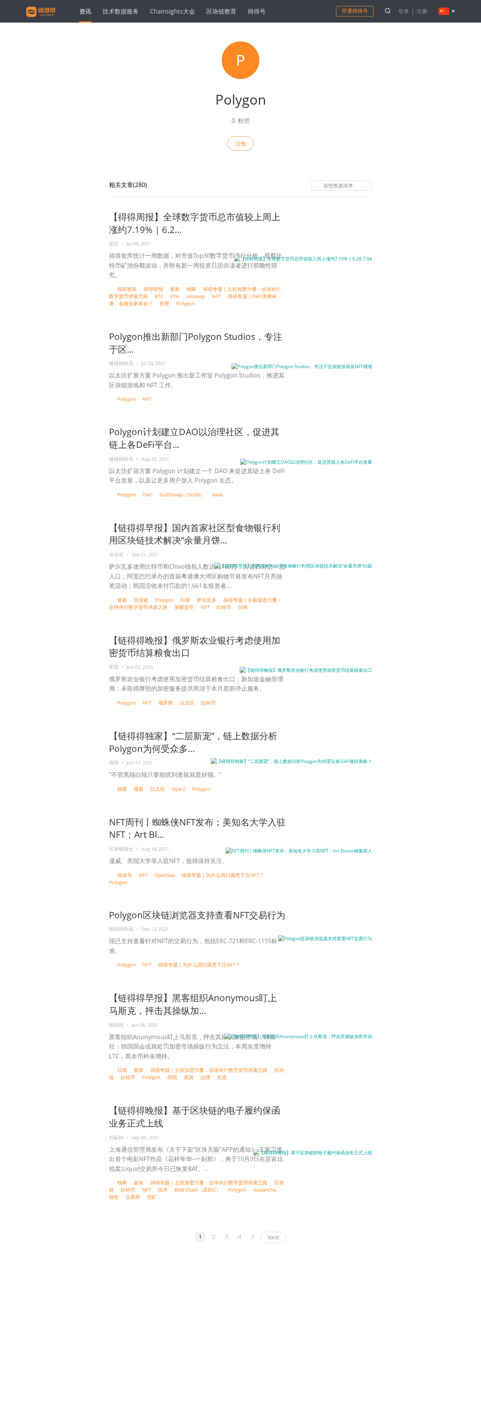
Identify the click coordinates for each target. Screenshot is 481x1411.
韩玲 (114, 762)
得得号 (257, 11)
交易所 (133, 1196)
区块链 (141, 600)
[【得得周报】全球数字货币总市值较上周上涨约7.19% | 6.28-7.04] (303, 258)
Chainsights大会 (172, 11)
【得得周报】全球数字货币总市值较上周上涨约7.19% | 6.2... (194, 223)
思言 (114, 243)
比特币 (223, 607)
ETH (174, 296)
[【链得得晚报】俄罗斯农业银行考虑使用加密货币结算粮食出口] (306, 670)
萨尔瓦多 (206, 600)
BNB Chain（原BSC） (197, 1189)
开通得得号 (355, 10)
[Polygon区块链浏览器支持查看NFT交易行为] (325, 938)
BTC (159, 296)
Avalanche (264, 1189)
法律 (205, 1077)
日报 (122, 1070)
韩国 (172, 1077)
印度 (185, 600)
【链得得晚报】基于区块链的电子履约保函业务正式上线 (194, 1116)
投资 (164, 303)
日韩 (243, 607)
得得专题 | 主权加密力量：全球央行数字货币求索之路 (209, 1070)
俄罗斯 (165, 702)
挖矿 (152, 1196)
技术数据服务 (121, 11)
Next (273, 1237)
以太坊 (187, 702)
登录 (403, 11)
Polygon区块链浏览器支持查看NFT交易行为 (197, 915)
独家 (191, 289)
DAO (147, 494)
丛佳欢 (117, 554)
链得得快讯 (122, 363)
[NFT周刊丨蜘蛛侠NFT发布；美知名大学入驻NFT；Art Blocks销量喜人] (298, 850)
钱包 (114, 1196)
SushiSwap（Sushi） (182, 494)
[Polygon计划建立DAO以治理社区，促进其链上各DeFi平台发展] (306, 461)
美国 (189, 1077)
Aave (217, 494)
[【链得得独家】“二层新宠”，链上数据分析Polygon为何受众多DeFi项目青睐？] (291, 761)
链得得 (117, 1024)
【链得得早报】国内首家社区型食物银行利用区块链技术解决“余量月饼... (194, 533)
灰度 (222, 1077)
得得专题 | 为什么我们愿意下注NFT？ (223, 875)
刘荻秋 (117, 1137)
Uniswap (195, 296)
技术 (163, 1189)
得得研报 (153, 289)
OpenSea (164, 875)
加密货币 (184, 607)
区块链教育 (221, 11)
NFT (216, 296)
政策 (139, 1182)
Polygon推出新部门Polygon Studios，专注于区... (195, 342)
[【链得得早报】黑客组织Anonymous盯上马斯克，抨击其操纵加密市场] (298, 1036)
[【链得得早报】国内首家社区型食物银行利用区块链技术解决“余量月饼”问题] (293, 565)
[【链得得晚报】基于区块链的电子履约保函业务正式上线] (312, 1152)
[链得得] (40, 18)
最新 (175, 289)
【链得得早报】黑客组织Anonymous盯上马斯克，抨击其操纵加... (193, 1004)
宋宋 (114, 667)
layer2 (178, 788)
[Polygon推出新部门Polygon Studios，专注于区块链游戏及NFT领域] (301, 366)
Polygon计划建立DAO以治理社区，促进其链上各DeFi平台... (194, 438)
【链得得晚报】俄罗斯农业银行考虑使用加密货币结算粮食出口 (194, 646)
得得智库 (127, 289)
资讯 (85, 11)
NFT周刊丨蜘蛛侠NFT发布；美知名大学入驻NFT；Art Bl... (197, 828)
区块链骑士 (122, 848)
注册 (422, 11)
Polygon (185, 303)
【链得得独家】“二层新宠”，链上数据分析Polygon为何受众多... (193, 742)
